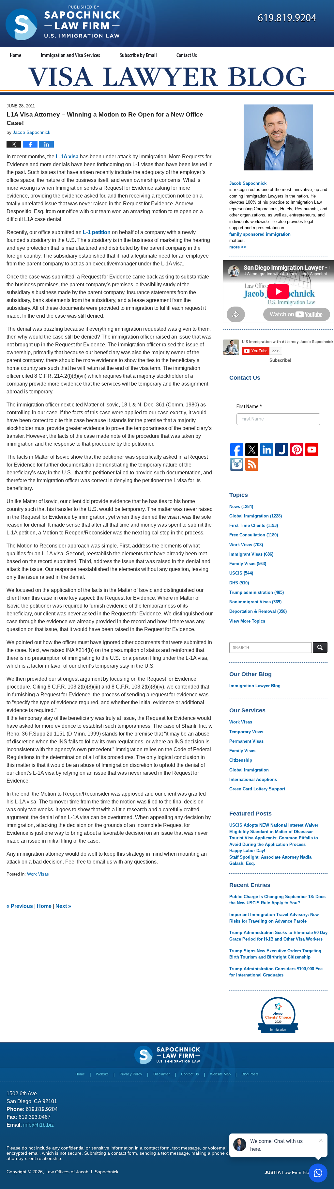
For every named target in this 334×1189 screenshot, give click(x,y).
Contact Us (186, 55)
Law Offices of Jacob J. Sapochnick (81, 1171)
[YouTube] (311, 449)
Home (15, 55)
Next (63, 906)
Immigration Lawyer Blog (255, 685)
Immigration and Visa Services (70, 55)
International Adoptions (253, 779)
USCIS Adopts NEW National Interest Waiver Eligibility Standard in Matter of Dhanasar (273, 828)
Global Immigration (255, 516)
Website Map (220, 1074)
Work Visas (38, 874)
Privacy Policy (131, 1074)
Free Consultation (253, 534)
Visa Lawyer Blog (63, 23)
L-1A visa (68, 156)
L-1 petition (97, 232)
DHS (239, 582)
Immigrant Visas (251, 554)
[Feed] (251, 464)
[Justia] (281, 449)
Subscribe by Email (138, 55)
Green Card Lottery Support (257, 788)
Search (320, 647)
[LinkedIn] (266, 449)
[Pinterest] (296, 449)
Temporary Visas (246, 731)
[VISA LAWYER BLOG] (167, 76)
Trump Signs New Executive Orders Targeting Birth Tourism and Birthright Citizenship (275, 954)
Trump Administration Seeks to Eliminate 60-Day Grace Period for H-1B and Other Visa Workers (278, 936)
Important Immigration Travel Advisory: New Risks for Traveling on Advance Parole (274, 918)
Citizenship (240, 760)
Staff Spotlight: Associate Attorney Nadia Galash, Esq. (270, 860)
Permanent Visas (246, 741)
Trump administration (256, 592)
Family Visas (247, 563)
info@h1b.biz (38, 1125)
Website (102, 1074)
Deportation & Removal (258, 611)
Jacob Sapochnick (247, 183)
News (241, 506)
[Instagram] (236, 464)
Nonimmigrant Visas (255, 601)
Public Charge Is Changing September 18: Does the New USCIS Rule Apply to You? (277, 900)
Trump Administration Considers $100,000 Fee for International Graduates (276, 972)
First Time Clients (253, 525)
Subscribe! (280, 360)
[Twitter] (251, 449)
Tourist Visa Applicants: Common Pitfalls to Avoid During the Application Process (273, 841)
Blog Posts (250, 1074)
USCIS (241, 573)
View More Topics (247, 621)
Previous (20, 906)
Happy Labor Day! (247, 850)
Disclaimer (161, 1074)
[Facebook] (236, 449)
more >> (237, 247)
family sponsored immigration (260, 234)
